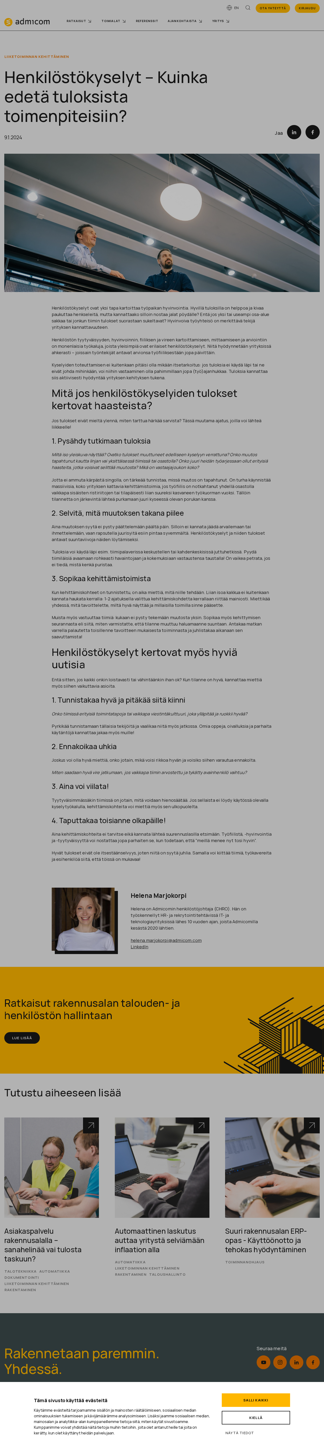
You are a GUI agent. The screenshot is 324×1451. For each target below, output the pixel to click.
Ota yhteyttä (273, 8)
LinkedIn (139, 947)
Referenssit (147, 21)
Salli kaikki (255, 1400)
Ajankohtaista (182, 21)
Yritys (218, 21)
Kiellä (256, 1417)
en (236, 7)
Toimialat (111, 21)
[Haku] (248, 8)
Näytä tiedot (240, 1432)
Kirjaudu (307, 8)
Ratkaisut (76, 21)
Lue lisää (22, 1037)
